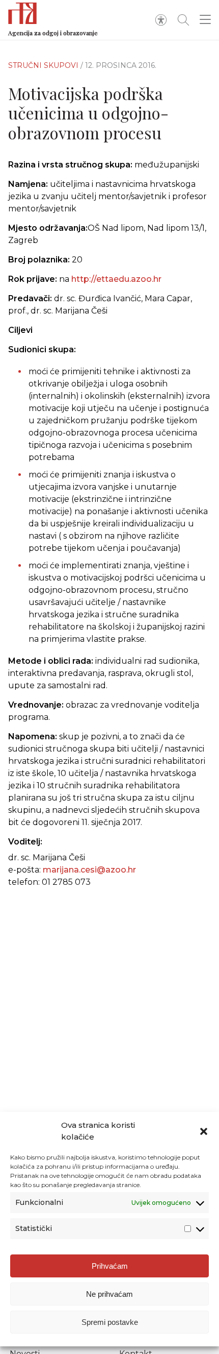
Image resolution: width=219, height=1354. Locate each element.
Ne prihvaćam (109, 1294)
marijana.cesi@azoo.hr (89, 870)
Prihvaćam (110, 1266)
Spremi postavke (109, 1322)
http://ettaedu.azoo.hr (116, 279)
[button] (204, 1131)
